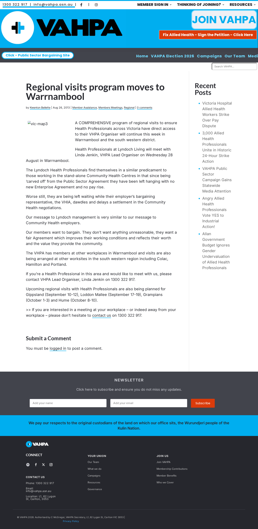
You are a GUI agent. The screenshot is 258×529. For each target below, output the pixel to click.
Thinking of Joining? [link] (199, 4)
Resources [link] (241, 4)
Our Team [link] (235, 56)
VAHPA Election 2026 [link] (172, 56)
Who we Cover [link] (165, 482)
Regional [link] (129, 107)
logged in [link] (58, 348)
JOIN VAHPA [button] (224, 19)
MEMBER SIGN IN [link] (152, 4)
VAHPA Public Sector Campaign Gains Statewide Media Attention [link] (217, 179)
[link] (81, 4)
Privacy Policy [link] (71, 521)
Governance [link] (95, 489)
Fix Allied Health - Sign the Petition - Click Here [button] (208, 34)
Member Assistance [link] (84, 107)
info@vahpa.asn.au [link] (53, 4)
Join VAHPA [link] (163, 462)
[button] (28, 464)
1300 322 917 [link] (15, 4)
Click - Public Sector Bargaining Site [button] (38, 55)
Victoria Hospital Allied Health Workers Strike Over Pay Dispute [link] (217, 114)
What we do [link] (94, 469)
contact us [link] (101, 315)
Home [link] (142, 56)
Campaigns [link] (209, 56)
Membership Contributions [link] (172, 469)
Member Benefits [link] (167, 476)
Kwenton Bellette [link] (40, 107)
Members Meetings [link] (110, 107)
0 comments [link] (144, 107)
